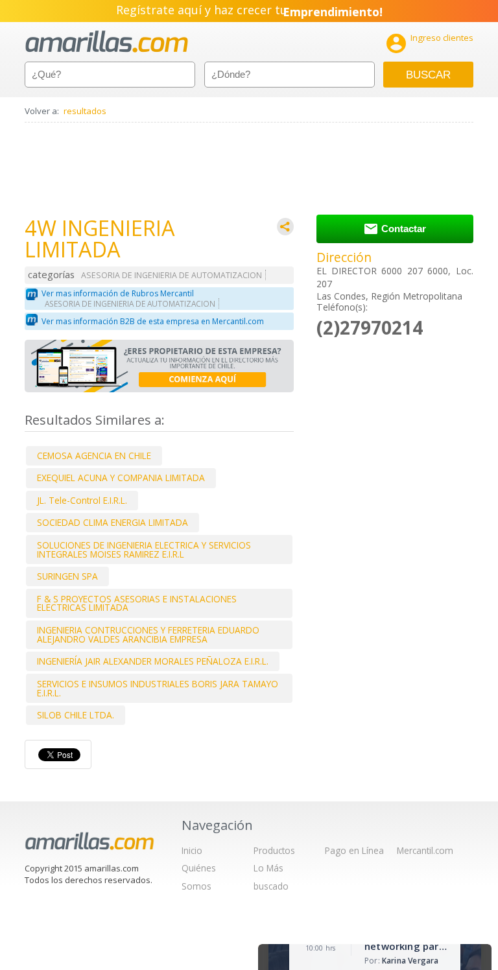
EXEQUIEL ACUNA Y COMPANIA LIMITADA (121, 477)
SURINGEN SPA (67, 576)
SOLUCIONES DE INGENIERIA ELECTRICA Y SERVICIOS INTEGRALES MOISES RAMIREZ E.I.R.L (144, 549)
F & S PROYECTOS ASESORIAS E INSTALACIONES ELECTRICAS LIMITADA (137, 603)
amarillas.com (107, 42)
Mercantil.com (425, 850)
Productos (274, 850)
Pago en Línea (354, 850)
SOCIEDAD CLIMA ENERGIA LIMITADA (112, 522)
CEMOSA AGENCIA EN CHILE (94, 455)
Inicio (192, 850)
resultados (85, 111)
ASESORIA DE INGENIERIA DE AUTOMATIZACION (171, 275)
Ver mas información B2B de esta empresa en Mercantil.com (153, 321)
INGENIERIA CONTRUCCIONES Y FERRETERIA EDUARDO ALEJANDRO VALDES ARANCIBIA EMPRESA (148, 634)
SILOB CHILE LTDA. (75, 715)
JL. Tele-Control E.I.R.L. (82, 500)
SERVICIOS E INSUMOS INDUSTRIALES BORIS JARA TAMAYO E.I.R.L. (157, 688)
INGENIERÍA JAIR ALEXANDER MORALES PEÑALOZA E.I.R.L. (152, 661)
